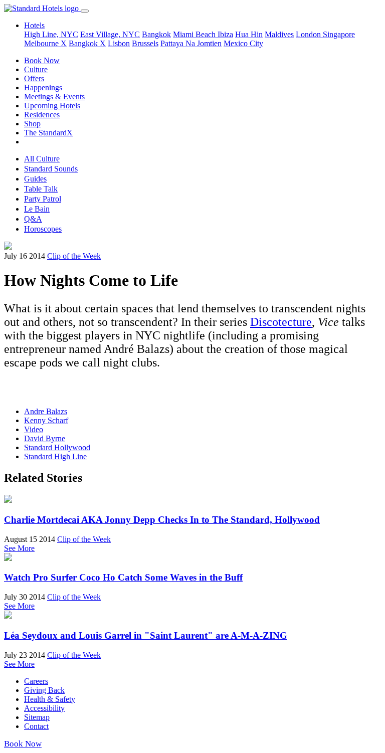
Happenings (43, 87)
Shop (32, 123)
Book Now (42, 60)
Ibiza (225, 34)
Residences (42, 114)
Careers (36, 681)
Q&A (33, 219)
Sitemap (37, 717)
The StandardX (48, 132)
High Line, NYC (51, 34)
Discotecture (281, 321)
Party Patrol (42, 199)
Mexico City (243, 43)
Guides (35, 178)
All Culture (42, 158)
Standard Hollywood (57, 447)
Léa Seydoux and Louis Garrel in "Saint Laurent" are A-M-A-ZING (145, 635)
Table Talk (41, 188)
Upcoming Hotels (52, 105)
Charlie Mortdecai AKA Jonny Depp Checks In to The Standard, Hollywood (162, 519)
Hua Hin (249, 34)
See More (19, 548)
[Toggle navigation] (85, 11)
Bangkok (156, 34)
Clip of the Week (74, 256)
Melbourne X (45, 43)
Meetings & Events (54, 96)
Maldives (279, 34)
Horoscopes (43, 229)
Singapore (339, 34)
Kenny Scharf (46, 420)
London (309, 34)
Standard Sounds (51, 168)
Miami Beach (195, 34)
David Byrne (44, 438)
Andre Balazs (45, 411)
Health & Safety (49, 699)
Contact (36, 726)
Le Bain (37, 209)
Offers (34, 78)
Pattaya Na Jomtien (191, 43)
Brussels (145, 43)
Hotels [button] (34, 25)
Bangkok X (87, 43)
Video (33, 429)
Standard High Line (55, 456)
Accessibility (44, 708)
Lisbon (119, 43)
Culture (36, 69)
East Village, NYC (110, 34)
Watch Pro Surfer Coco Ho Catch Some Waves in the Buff (123, 577)
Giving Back (44, 690)
